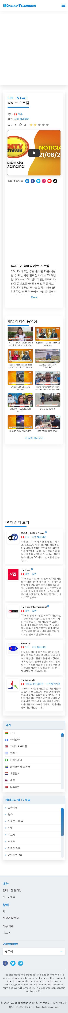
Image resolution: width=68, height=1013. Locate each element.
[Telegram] (20, 963)
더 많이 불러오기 (34, 438)
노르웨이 (15, 787)
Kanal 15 (26, 643)
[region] (34, 761)
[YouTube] (49, 181)
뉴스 (10, 814)
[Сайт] (27, 181)
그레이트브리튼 (18, 746)
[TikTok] (55, 181)
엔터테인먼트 (15, 855)
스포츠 (11, 841)
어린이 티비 (14, 848)
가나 (12, 733)
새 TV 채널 (9, 897)
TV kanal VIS (28, 680)
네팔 (12, 780)
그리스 (13, 753)
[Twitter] (38, 181)
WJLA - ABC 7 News (32, 533)
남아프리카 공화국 (20, 767)
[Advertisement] (34, 49)
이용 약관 (8, 926)
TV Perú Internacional (34, 607)
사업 (10, 828)
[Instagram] (44, 181)
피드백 (6, 932)
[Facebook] (33, 181)
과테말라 (15, 739)
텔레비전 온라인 (12, 890)
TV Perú (25, 570)
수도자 (11, 835)
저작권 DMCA (11, 918)
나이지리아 (16, 760)
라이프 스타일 (15, 821)
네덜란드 (15, 773)
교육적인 (13, 807)
